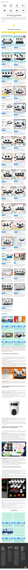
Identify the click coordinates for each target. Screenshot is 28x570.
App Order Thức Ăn (16, 323)
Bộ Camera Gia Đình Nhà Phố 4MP (6, 146)
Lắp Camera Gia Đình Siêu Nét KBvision (7, 306)
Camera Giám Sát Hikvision (10, 555)
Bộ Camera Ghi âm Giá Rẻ (17, 291)
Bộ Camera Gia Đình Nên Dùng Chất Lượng (19, 196)
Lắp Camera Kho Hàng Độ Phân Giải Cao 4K (19, 146)
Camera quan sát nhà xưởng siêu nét (7, 291)
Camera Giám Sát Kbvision (10, 557)
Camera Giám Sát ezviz (10, 561)
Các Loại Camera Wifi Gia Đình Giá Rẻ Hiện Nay (17, 350)
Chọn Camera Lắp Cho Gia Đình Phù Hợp (6, 350)
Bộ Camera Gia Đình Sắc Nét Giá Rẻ (18, 79)
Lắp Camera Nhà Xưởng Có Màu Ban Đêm (7, 213)
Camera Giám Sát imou (10, 559)
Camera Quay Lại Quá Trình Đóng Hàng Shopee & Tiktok (7, 339)
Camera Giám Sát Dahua (10, 551)
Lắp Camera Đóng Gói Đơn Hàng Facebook (19, 535)
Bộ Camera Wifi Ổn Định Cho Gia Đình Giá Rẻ (19, 230)
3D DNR (14, 33)
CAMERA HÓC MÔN (4, 1)
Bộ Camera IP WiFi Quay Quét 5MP (6, 62)
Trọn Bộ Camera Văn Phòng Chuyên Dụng (19, 179)
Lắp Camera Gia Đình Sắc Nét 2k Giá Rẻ (7, 230)
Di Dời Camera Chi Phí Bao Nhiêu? (6, 535)
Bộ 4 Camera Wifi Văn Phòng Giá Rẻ (6, 246)
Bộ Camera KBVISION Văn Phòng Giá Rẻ (7, 79)
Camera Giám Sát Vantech (10, 553)
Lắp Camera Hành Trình (5, 323)
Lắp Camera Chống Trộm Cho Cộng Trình (19, 162)
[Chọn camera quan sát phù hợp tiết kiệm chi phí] (26, 8)
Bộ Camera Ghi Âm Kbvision (14, 15)
